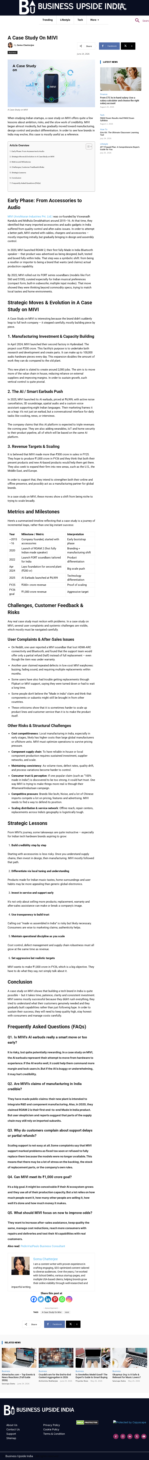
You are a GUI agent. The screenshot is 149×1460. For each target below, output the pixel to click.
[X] (120, 9)
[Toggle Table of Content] (87, 146)
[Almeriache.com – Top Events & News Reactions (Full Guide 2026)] (19, 1358)
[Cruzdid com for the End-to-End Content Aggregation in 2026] (56, 1358)
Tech (102, 115)
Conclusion (16, 178)
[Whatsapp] (62, 1299)
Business (12, 52)
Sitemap (11, 1438)
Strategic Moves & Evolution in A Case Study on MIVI (33, 157)
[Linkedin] (124, 4)
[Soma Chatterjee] (11, 45)
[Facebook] (115, 4)
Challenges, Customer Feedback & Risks (28, 167)
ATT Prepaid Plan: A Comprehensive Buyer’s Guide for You (120, 148)
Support (11, 1433)
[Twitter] (41, 1299)
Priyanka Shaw (82, 1381)
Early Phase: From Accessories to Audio (28, 151)
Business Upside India (19, 1456)
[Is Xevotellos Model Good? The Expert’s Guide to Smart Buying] (93, 1358)
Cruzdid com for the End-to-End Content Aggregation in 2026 (55, 1376)
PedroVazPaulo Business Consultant (43, 1246)
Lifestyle (104, 144)
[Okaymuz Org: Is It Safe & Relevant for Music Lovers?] (129, 1358)
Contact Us (13, 1429)
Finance (103, 94)
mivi (67, 1312)
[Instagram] (119, 4)
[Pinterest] (115, 9)
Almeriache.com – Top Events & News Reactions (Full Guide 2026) (18, 1377)
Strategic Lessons (19, 173)
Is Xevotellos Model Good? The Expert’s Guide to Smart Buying (91, 1376)
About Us (11, 1425)
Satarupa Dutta (8, 1383)
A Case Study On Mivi (51, 1312)
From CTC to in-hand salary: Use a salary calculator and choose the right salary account (119, 100)
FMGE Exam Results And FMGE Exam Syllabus (117, 119)
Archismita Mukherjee (48, 1381)
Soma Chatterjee (25, 45)
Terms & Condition (54, 1433)
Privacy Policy (51, 1425)
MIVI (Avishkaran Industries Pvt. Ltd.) (30, 216)
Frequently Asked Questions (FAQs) (26, 183)
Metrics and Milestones (21, 162)
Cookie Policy (51, 1429)
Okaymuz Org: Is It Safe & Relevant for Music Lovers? (126, 1376)
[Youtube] (125, 9)
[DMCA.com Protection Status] (87, 1423)
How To (103, 129)
